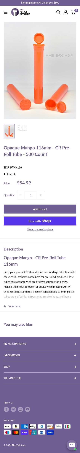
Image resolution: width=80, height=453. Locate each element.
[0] (73, 12)
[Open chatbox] (72, 445)
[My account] (66, 12)
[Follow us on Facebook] (6, 409)
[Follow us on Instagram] (20, 409)
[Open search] (58, 12)
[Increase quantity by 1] (41, 195)
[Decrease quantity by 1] (21, 195)
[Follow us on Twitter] (13, 409)
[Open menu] (5, 12)
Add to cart (40, 209)
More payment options (40, 229)
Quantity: (9, 195)
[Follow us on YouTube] (27, 409)
